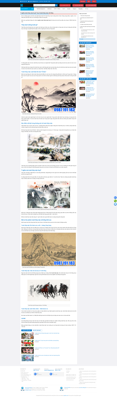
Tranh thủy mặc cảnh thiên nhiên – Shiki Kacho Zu (87, 37)
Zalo (89, 1)
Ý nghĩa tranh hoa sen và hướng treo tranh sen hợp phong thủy (47, 355)
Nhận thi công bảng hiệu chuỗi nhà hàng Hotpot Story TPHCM (82, 65)
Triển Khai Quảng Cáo (41, 8)
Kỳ (52, 373)
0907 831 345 (24, 1)
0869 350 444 (39, 374)
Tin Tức (86, 8)
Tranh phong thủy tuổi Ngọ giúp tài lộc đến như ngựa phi (82, 94)
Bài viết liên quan (27, 330)
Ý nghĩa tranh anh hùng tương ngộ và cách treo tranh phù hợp (47, 333)
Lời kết (82, 39)
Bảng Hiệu (81, 8)
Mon (37, 373)
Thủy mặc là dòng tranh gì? (85, 15)
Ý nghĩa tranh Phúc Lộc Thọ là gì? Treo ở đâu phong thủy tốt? (47, 347)
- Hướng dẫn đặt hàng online (71, 377)
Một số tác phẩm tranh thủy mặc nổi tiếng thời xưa (87, 27)
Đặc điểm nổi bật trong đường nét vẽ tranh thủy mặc (86, 22)
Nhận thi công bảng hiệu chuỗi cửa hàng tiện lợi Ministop (82, 58)
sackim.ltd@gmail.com (33, 1)
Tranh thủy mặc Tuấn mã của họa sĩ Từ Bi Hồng (88, 33)
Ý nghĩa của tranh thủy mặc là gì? (86, 24)
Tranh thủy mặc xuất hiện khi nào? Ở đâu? (86, 18)
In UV (64, 8)
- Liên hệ (67, 372)
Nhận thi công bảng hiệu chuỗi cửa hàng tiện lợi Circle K (82, 52)
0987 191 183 (36, 370)
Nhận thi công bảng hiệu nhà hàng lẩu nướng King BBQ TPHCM (82, 71)
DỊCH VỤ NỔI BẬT (24, 8)
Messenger (83, 1)
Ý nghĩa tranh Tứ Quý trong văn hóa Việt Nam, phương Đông (47, 340)
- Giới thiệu (68, 371)
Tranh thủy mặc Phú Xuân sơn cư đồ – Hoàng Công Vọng (88, 30)
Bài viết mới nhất (37, 330)
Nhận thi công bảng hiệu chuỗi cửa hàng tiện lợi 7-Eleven (82, 46)
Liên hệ (94, 1)
